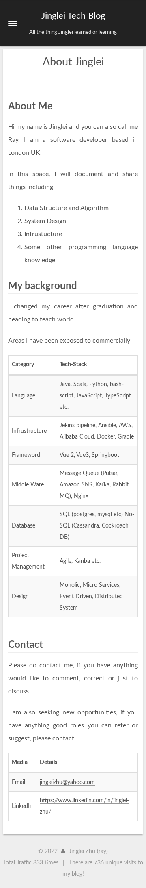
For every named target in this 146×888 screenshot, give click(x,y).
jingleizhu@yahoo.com (67, 782)
